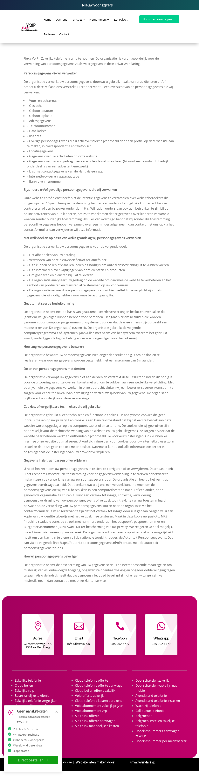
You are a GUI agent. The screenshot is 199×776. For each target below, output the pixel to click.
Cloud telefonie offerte (91, 680)
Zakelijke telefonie (28, 680)
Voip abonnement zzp (91, 711)
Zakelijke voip (24, 690)
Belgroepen (143, 716)
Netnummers (98, 19)
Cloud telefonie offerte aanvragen (99, 685)
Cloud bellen (24, 685)
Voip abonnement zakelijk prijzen (99, 706)
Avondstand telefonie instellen (157, 700)
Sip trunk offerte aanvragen (95, 721)
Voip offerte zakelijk (89, 695)
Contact (64, 34)
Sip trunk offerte (87, 716)
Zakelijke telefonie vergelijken (36, 700)
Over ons (61, 19)
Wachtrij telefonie (148, 706)
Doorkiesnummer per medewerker (161, 741)
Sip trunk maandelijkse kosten (97, 726)
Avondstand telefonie (151, 695)
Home (47, 19)
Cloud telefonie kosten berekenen (99, 700)
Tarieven (49, 34)
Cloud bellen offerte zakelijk (95, 690)
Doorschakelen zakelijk (152, 680)
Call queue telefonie (149, 711)
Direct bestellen (31, 760)
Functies (77, 19)
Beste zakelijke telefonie (32, 695)
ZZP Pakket (120, 19)
